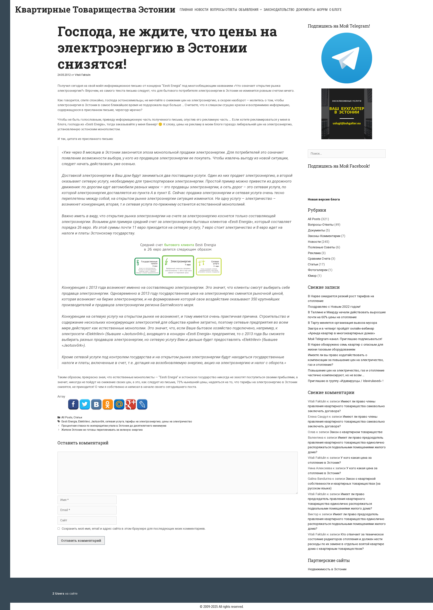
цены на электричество (177, 421)
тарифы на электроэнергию (143, 421)
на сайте (64, 593)
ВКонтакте (96, 404)
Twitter (84, 404)
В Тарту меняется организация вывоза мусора (342, 323)
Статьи (78, 417)
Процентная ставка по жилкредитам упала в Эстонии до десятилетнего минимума (113, 425)
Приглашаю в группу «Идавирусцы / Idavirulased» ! (345, 381)
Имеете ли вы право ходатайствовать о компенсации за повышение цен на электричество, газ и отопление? (346, 360)
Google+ (130, 404)
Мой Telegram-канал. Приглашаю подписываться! (345, 339)
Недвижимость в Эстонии (327, 569)
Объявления (248, 10)
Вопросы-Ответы (223, 10)
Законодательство (279, 10)
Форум (322, 10)
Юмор (312, 276)
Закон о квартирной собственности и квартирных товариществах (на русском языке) (344, 483)
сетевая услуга (114, 421)
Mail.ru (119, 404)
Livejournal (142, 404)
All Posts (66, 417)
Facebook (73, 404)
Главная (186, 10)
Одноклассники (107, 404)
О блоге (335, 10)
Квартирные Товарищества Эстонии (95, 9)
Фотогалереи (317, 270)
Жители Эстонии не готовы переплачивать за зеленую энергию (102, 429)
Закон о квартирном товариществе (356, 432)
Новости (201, 10)
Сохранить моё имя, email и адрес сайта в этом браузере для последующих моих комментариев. (134, 528)
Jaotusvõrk (97, 421)
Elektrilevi (84, 421)
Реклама (314, 253)
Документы (305, 10)
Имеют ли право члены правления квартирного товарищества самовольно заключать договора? (346, 406)
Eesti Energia (69, 421)
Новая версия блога (324, 199)
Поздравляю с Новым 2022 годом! (334, 307)
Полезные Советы (321, 247)
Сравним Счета (319, 259)
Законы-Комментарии (324, 236)
